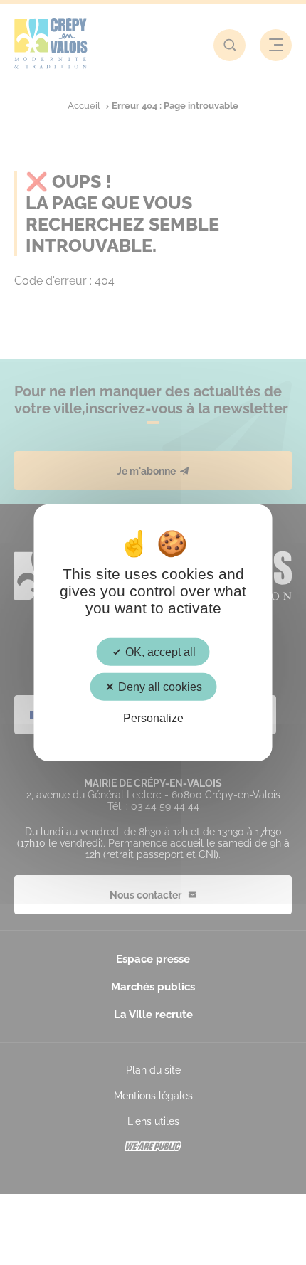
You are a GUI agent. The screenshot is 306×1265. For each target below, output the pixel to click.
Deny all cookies (158, 687)
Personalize (153, 718)
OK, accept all (159, 652)
